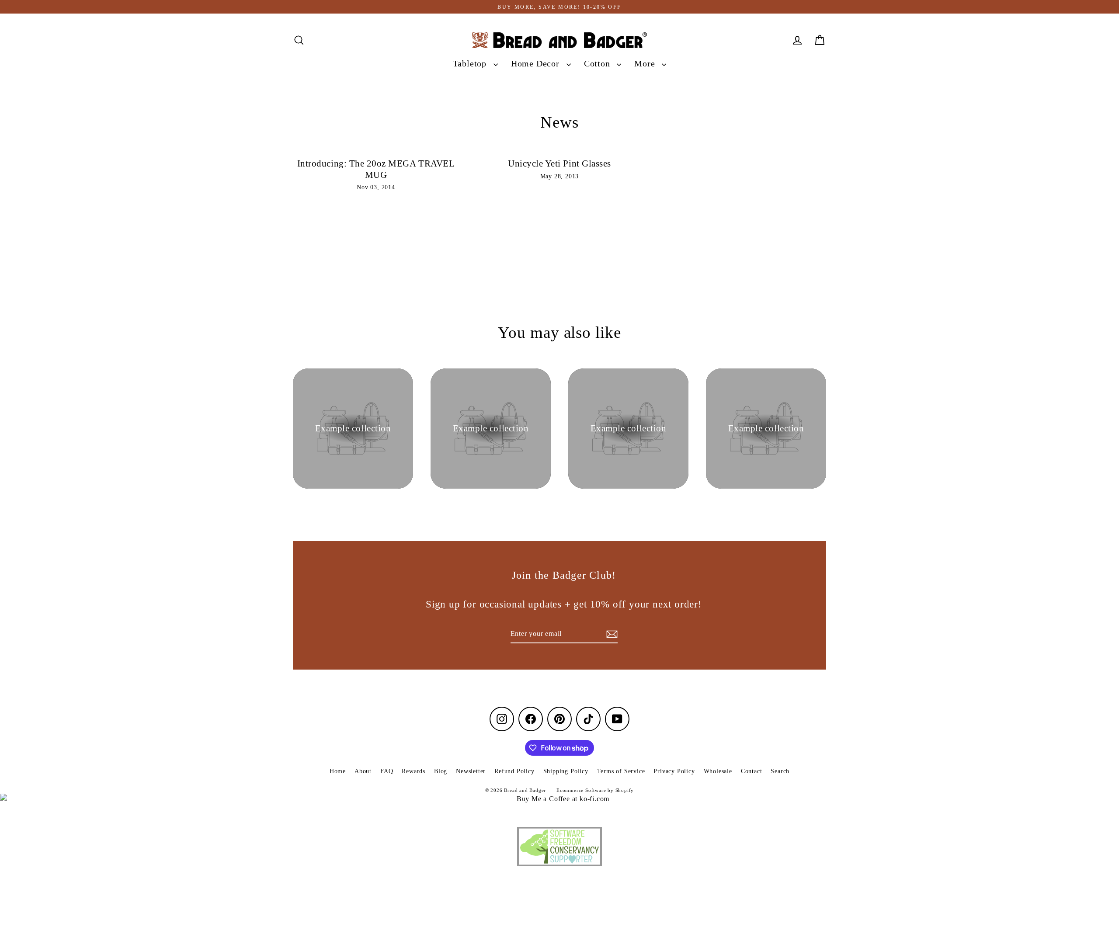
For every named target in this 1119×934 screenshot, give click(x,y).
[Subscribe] (611, 634)
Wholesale (718, 771)
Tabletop (471, 63)
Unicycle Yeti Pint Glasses (559, 163)
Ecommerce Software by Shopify (595, 790)
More (645, 63)
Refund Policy (514, 771)
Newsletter (471, 771)
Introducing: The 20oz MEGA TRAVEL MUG (376, 169)
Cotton (598, 63)
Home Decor (536, 63)
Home (338, 771)
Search (780, 771)
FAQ (386, 771)
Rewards (413, 771)
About (363, 771)
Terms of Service (621, 771)
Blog (440, 771)
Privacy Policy (674, 771)
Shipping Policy (565, 771)
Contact (751, 771)
